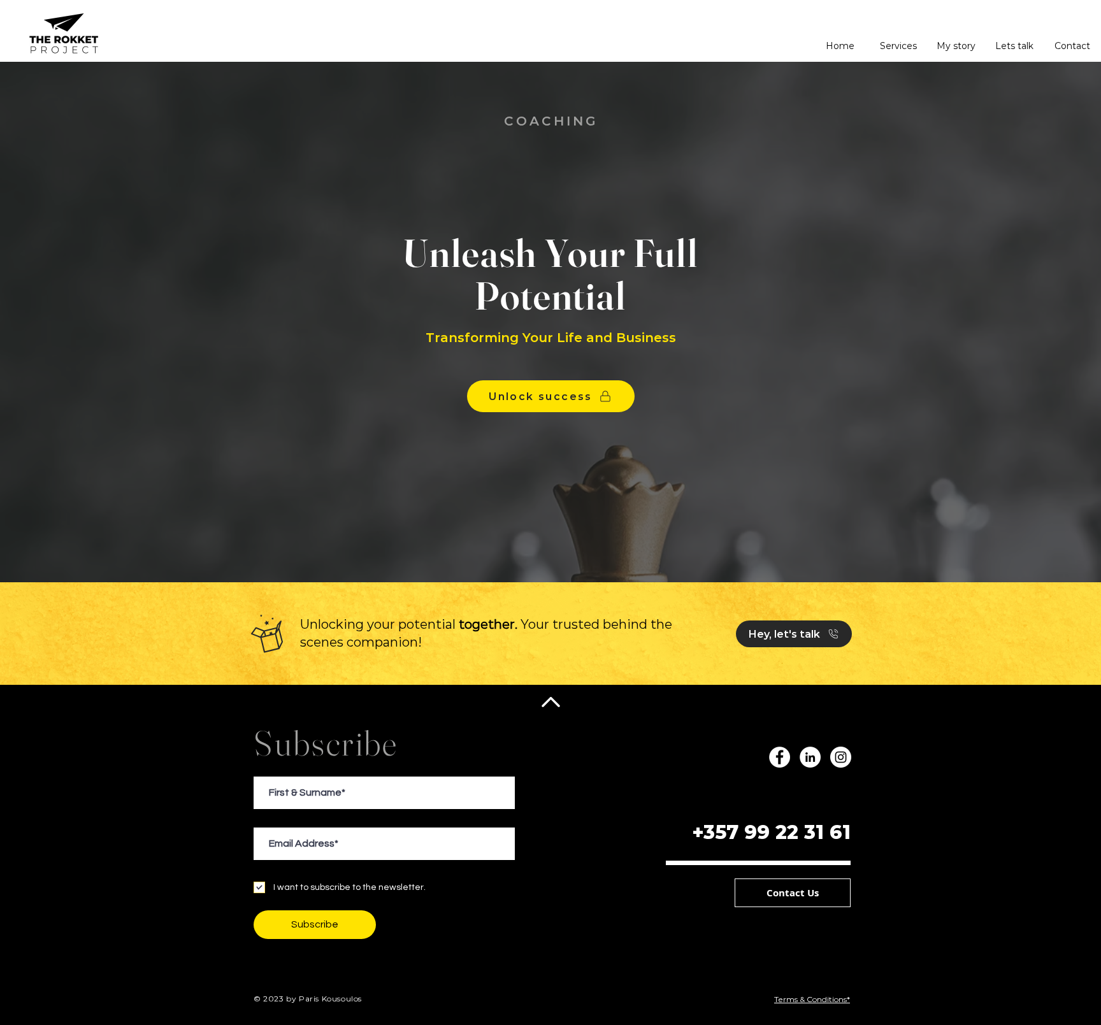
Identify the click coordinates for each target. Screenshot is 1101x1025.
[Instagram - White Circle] (840, 757)
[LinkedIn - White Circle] (810, 757)
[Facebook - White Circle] (779, 757)
